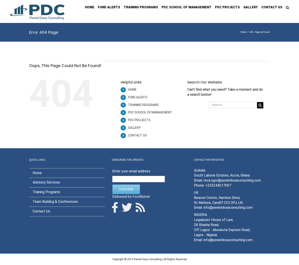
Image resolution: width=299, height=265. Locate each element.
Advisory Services (46, 182)
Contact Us (41, 211)
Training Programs (46, 192)
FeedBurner (141, 196)
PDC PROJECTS (139, 120)
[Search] (287, 7)
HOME (132, 89)
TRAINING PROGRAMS (143, 105)
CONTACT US (137, 135)
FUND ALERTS (137, 97)
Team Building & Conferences (55, 202)
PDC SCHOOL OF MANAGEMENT (150, 112)
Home (37, 173)
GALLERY (134, 127)
